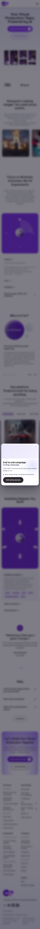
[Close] (36, 446)
